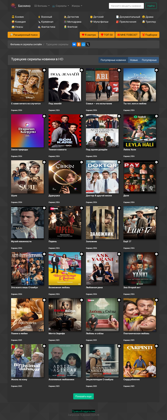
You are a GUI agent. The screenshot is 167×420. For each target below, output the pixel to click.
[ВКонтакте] (74, 44)
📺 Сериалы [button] (59, 5)
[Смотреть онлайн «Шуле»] (27, 176)
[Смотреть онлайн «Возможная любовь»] (65, 268)
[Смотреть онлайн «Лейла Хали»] (139, 130)
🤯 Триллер (149, 21)
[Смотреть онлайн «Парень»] (65, 222)
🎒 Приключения (124, 21)
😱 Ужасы (17, 26)
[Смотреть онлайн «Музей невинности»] (27, 222)
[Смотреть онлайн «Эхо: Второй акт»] (139, 268)
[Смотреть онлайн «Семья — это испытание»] (102, 84)
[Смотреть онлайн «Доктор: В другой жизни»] (102, 176)
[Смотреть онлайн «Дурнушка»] (65, 176)
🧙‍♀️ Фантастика (46, 26)
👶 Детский (97, 16)
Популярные (149, 59)
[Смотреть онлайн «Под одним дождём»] (102, 130)
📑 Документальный (124, 16)
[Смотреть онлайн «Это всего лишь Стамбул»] (27, 268)
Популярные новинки (113, 59)
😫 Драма (147, 16)
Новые (134, 59)
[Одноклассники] (79, 44)
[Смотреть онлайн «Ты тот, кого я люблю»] (139, 84)
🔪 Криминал (45, 21)
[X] (88, 44)
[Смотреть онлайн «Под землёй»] (65, 84)
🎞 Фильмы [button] (41, 5)
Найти (151, 5)
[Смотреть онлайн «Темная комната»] (65, 130)
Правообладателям (83, 411)
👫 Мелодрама (72, 21)
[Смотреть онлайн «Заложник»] (102, 222)
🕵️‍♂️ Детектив (71, 16)
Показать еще (83, 396)
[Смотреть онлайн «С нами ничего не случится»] (27, 84)
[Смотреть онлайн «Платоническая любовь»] (139, 314)
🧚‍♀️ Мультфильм (98, 21)
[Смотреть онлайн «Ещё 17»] (139, 222)
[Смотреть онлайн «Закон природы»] (27, 130)
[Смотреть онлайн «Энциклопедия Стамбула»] (102, 360)
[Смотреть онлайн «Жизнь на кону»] (27, 360)
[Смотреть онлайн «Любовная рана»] (102, 268)
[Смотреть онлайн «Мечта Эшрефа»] (65, 314)
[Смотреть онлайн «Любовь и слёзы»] (102, 314)
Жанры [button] (76, 5)
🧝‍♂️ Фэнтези (70, 26)
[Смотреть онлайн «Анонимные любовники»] (65, 360)
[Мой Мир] (83, 44)
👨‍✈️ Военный (45, 16)
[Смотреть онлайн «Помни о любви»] (27, 314)
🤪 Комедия (19, 21)
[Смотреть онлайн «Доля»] (139, 176)
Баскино (24, 6)
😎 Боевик (18, 16)
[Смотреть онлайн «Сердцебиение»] (139, 360)
